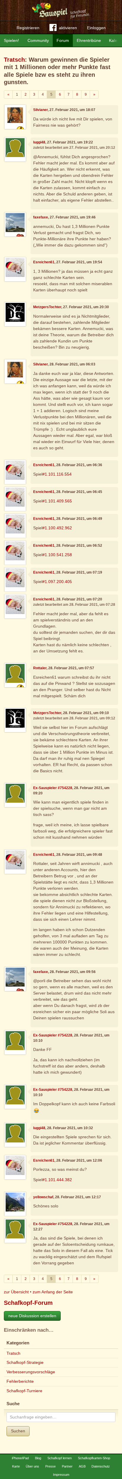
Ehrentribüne (89, 40)
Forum (63, 40)
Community (38, 40)
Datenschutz (101, 1466)
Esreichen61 (43, 262)
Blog (38, 1458)
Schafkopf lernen (59, 1458)
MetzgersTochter (47, 307)
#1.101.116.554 (57, 474)
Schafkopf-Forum (28, 1303)
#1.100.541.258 (57, 554)
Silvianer (40, 110)
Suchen (18, 1431)
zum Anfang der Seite (53, 1291)
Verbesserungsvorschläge (31, 1371)
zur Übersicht (16, 1291)
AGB (82, 1466)
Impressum (61, 1474)
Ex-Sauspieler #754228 (52, 788)
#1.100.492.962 (57, 527)
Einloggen (96, 27)
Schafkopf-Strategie (25, 1362)
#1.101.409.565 (57, 501)
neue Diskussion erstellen (32, 1315)
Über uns (32, 1466)
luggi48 (39, 142)
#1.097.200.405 (57, 581)
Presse (50, 1466)
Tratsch (14, 59)
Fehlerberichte (20, 1381)
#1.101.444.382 (57, 1179)
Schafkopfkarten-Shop (94, 1458)
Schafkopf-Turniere (24, 1390)
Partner (67, 1466)
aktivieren (68, 27)
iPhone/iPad (20, 1458)
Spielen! (11, 40)
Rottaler (39, 668)
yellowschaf (43, 1197)
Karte (16, 1466)
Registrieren (28, 27)
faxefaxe (40, 217)
